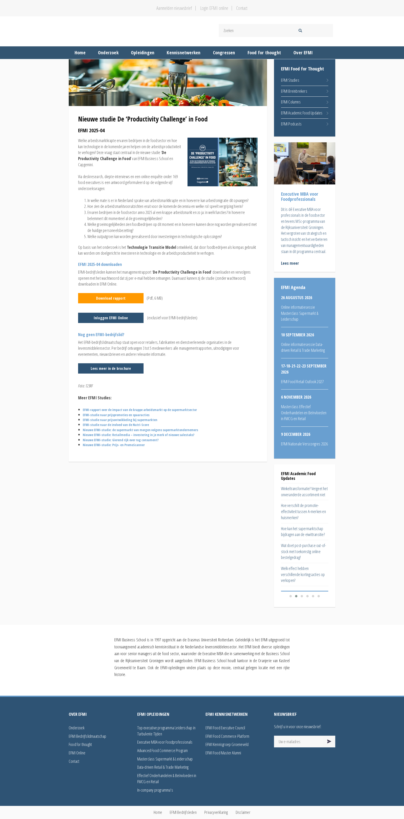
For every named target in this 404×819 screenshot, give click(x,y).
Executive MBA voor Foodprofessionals (165, 742)
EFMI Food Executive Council (225, 728)
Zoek (300, 30)
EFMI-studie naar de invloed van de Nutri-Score (116, 424)
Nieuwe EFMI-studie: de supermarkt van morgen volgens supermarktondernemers (140, 430)
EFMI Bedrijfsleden (183, 812)
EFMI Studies (290, 80)
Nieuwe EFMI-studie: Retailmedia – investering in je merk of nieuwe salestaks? (138, 435)
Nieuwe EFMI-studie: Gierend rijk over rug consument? (121, 440)
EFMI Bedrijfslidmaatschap (87, 736)
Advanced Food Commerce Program (162, 750)
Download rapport (111, 298)
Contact (241, 8)
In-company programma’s (155, 790)
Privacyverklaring (216, 812)
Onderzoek (76, 728)
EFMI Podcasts (291, 124)
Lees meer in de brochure (111, 368)
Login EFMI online (214, 8)
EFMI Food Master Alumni (223, 753)
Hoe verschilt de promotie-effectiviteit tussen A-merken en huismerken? (303, 511)
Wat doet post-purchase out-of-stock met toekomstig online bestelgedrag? (303, 551)
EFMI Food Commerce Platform (227, 736)
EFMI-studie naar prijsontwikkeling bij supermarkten (120, 420)
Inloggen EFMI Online (111, 317)
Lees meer (290, 263)
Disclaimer (243, 812)
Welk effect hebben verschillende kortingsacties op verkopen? (303, 574)
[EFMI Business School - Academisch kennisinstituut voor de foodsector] (133, 31)
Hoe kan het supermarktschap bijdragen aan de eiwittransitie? (303, 531)
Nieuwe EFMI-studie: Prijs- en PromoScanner (114, 445)
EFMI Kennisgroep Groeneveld (227, 744)
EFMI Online (77, 753)
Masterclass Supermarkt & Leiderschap (165, 759)
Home (158, 812)
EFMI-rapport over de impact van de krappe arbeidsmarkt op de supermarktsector (140, 410)
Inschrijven (329, 741)
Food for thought (80, 744)
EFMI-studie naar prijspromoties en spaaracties (116, 415)
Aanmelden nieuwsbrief (174, 8)
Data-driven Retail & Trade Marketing (163, 767)
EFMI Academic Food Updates (302, 113)
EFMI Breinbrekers (294, 91)
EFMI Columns (291, 102)
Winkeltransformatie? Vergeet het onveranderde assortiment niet (304, 491)
